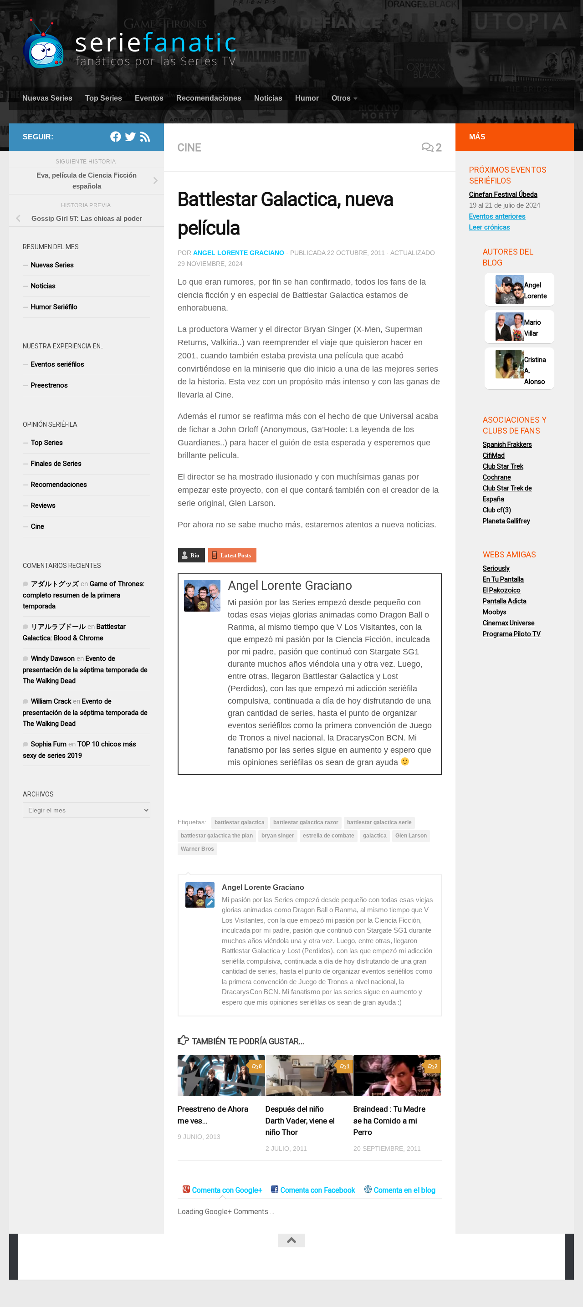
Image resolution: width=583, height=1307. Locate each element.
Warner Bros (197, 849)
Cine (189, 148)
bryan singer (277, 835)
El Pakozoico (502, 590)
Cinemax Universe (509, 623)
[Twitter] (130, 136)
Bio (194, 555)
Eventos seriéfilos (57, 364)
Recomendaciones (208, 98)
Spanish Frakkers (507, 444)
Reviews (43, 505)
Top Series (103, 98)
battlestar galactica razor (305, 822)
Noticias (268, 98)
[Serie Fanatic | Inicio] (130, 43)
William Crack (51, 701)
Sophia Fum (48, 744)
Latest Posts (235, 555)
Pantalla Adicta (505, 601)
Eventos (149, 98)
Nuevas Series (47, 98)
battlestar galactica (240, 822)
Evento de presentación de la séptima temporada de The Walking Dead (85, 669)
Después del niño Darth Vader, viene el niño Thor (300, 1121)
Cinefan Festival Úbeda (503, 194)
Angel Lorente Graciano (238, 252)
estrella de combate (328, 835)
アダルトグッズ (55, 584)
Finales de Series (56, 463)
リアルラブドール (58, 627)
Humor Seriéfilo (54, 307)
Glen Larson (411, 835)
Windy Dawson (53, 658)
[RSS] (144, 136)
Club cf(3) (497, 510)
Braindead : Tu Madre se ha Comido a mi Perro (389, 1121)
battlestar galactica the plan (217, 835)
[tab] (222, 1191)
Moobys (494, 612)
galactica (375, 835)
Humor (307, 98)
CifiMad (494, 455)
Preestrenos (49, 385)
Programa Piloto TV (512, 634)
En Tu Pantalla (503, 579)
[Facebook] (115, 136)
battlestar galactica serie (379, 822)
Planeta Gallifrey (506, 521)
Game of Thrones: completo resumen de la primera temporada (83, 595)
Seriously (496, 568)
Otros (341, 98)
